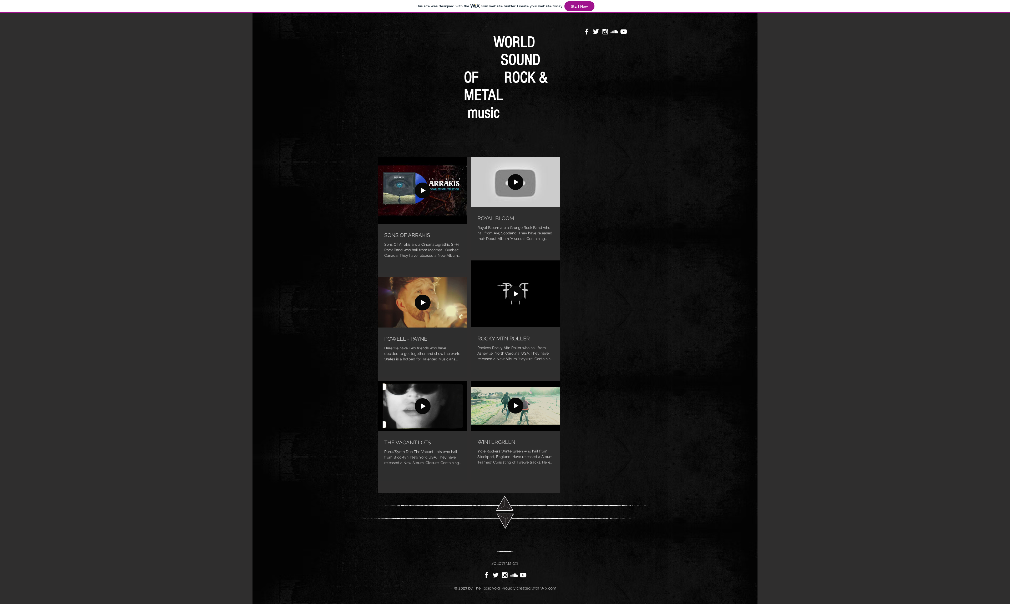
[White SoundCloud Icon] (614, 32)
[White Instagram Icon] (605, 32)
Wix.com (548, 588)
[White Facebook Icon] (587, 32)
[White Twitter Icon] (596, 32)
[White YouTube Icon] (624, 32)
